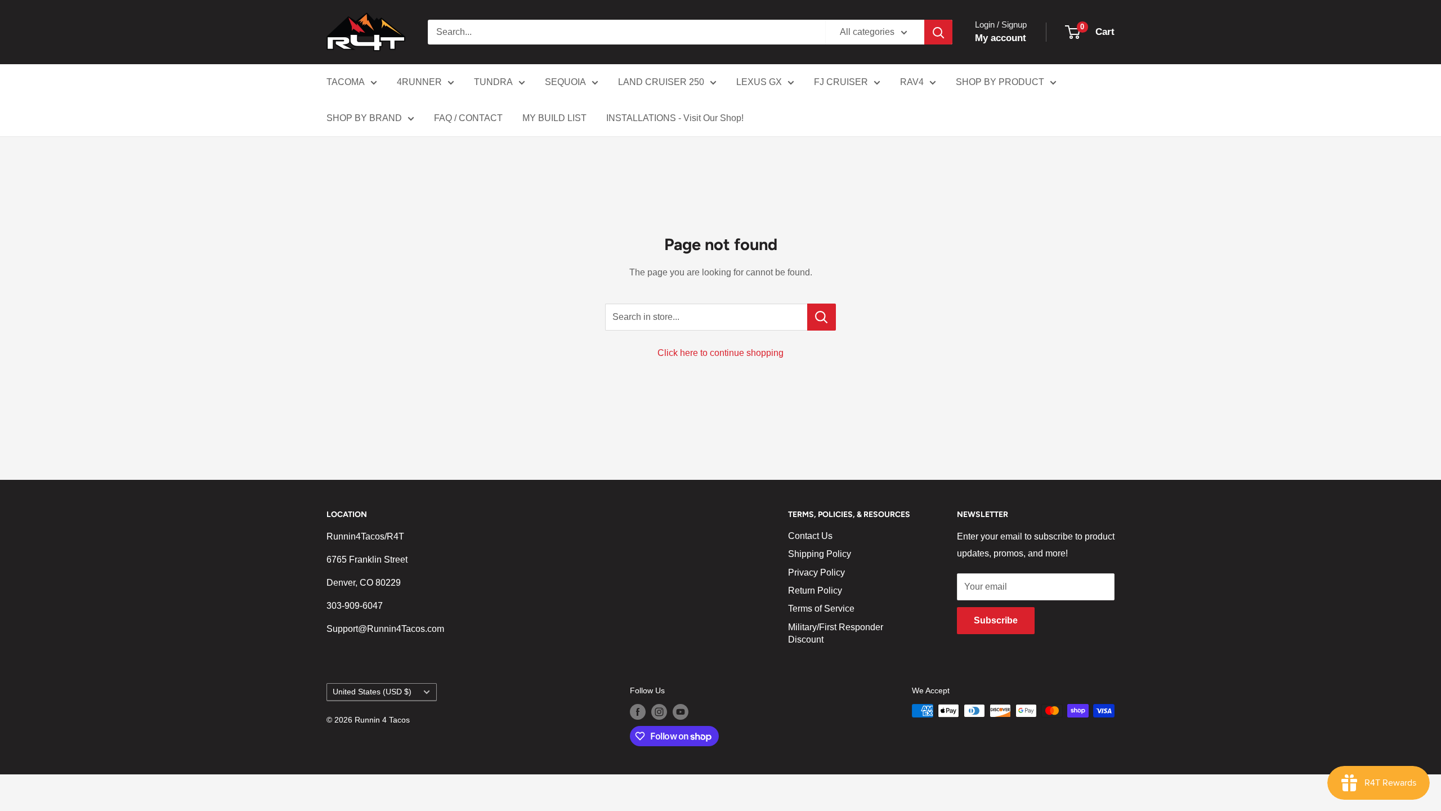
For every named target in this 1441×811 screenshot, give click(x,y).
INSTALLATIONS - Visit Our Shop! (675, 118)
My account (1000, 38)
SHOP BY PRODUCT (1000, 82)
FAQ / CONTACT (468, 118)
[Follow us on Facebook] (638, 712)
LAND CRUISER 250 (661, 82)
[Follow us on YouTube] (680, 712)
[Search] (938, 32)
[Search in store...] (821, 317)
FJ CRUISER (841, 82)
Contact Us (810, 536)
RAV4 (912, 82)
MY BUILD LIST (554, 118)
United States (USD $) (372, 692)
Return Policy (815, 590)
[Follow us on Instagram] (659, 712)
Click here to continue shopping (720, 353)
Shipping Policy (819, 554)
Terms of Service (821, 608)
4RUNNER (419, 82)
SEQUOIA (565, 82)
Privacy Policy (816, 572)
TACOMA (345, 82)
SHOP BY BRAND (364, 118)
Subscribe (996, 620)
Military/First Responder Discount (835, 633)
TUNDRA (493, 82)
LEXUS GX (759, 82)
